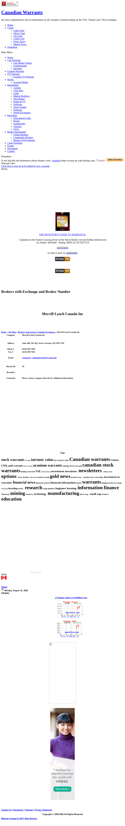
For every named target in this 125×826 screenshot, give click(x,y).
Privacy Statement (43, 810)
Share (4, 587)
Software (17, 104)
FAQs (16, 129)
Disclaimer (18, 810)
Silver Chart (19, 33)
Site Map (12, 332)
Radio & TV (19, 101)
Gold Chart (18, 30)
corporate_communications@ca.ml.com (39, 358)
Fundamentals (20, 65)
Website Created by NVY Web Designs (19, 818)
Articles (17, 88)
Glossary (17, 126)
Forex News (19, 41)
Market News (20, 44)
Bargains (17, 68)
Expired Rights (20, 82)
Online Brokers (20, 134)
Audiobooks (19, 123)
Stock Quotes (19, 107)
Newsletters (19, 99)
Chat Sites (18, 90)
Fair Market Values (22, 63)
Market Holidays (21, 96)
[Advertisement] (62, 304)
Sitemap (29, 810)
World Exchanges (21, 112)
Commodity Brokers (23, 137)
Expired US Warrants (23, 77)
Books (16, 121)
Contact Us (6, 810)
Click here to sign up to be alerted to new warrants (25, 166)
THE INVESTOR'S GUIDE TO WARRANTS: (62, 234)
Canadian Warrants (22, 12)
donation (56, 160)
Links (16, 93)
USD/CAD (18, 39)
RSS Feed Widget (35, 572)
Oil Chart (17, 36)
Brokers (36, 332)
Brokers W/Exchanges (24, 140)
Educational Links (22, 118)
